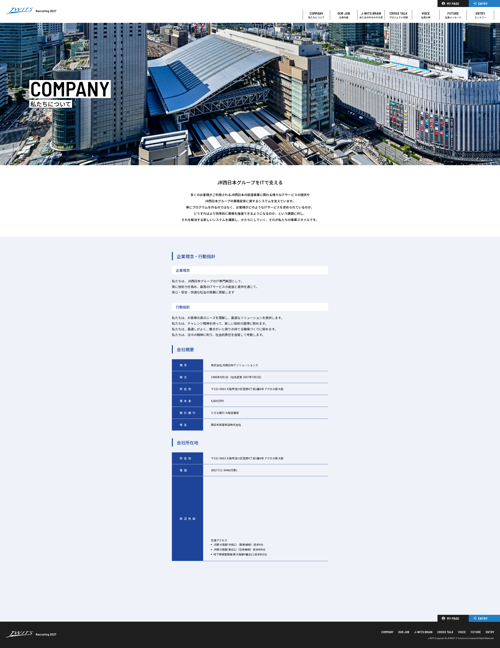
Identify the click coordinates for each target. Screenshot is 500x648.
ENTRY (483, 3)
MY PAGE (453, 3)
